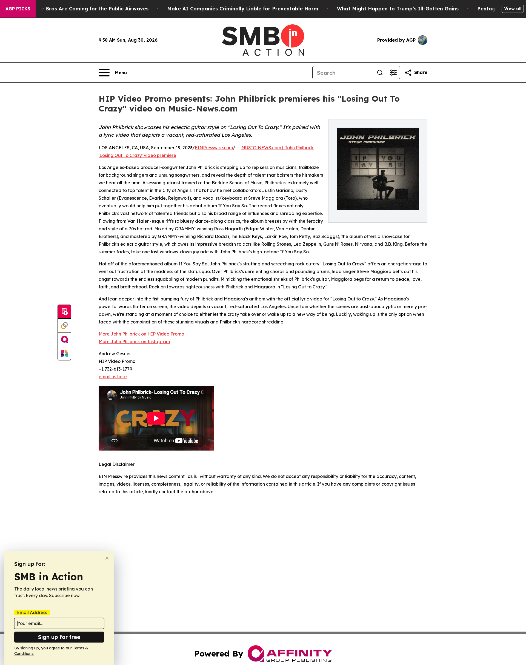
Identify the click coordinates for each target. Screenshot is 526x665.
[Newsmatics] (64, 353)
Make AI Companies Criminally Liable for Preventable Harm (242, 8)
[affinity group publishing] (64, 339)
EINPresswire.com (214, 147)
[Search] (380, 72)
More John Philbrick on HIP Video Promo (141, 334)
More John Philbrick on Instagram (134, 341)
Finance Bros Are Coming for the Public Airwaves (86, 8)
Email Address (32, 612)
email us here (113, 376)
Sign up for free (59, 637)
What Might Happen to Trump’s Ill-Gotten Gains (398, 8)
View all (512, 8)
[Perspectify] (64, 325)
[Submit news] (64, 312)
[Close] (107, 558)
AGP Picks (17, 9)
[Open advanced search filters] (393, 72)
